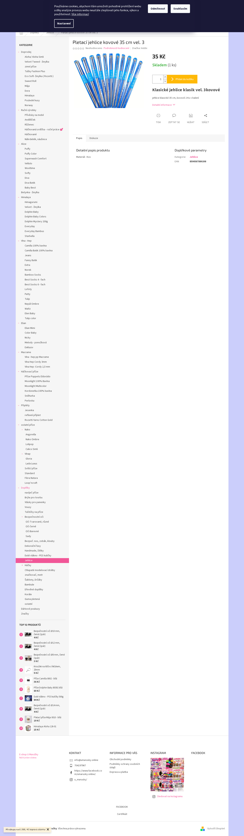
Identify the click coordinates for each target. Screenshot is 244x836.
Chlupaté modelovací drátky (40, 570)
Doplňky (25, 488)
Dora (27, 91)
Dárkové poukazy (30, 609)
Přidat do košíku (185, 79)
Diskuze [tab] (94, 138)
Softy (28, 173)
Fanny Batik (31, 260)
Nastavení (64, 23)
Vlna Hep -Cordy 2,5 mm (37, 367)
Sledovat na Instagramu (170, 796)
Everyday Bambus (34, 231)
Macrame (26, 352)
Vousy (28, 507)
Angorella (31, 434)
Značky (25, 614)
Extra (27, 265)
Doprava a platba (119, 772)
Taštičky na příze (34, 512)
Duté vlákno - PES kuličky (38, 555)
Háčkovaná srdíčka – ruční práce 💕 (44, 129)
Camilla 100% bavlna (36, 246)
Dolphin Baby (32, 212)
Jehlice (29, 560)
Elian (23, 323)
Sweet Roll (30, 81)
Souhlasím (180, 9)
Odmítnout (158, 9)
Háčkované (31, 134)
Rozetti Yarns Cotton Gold (39, 420)
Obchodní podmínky (120, 759)
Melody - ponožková (36, 342)
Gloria (29, 459)
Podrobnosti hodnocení (116, 48)
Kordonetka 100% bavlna (38, 391)
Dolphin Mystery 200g (36, 221)
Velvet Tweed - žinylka (37, 62)
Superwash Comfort (35, 158)
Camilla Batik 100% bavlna (39, 250)
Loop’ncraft (31, 483)
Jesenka (29, 410)
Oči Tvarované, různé (37, 522)
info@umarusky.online (86, 760)
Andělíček (30, 120)
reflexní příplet (33, 415)
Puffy (27, 149)
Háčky (28, 565)
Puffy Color (31, 154)
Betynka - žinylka (30, 192)
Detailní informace (162, 105)
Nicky (28, 337)
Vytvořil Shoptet (216, 828)
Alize (23, 144)
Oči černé (31, 526)
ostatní (28, 604)
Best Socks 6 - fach (35, 284)
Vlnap (28, 454)
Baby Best (30, 188)
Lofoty (28, 289)
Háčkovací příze (29, 371)
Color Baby (30, 333)
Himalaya (29, 95)
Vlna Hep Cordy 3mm (36, 362)
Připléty (25, 405)
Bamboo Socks (33, 275)
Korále (28, 594)
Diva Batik (30, 183)
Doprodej (26, 52)
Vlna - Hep (26, 241)
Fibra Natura (31, 478)
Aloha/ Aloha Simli (34, 57)
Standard (30, 473)
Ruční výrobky (28, 110)
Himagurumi (31, 202)
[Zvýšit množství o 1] (165, 77)
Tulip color (30, 318)
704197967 (80, 765)
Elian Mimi (30, 328)
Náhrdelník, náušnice (36, 139)
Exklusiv (29, 347)
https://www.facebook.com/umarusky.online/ (88, 772)
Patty (27, 294)
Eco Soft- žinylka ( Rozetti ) (39, 76)
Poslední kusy (32, 100)
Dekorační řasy (33, 546)
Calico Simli (32, 449)
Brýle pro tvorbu (33, 497)
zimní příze (30, 66)
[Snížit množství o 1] (165, 81)
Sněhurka (30, 396)
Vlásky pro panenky (35, 502)
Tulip (27, 299)
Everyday (30, 226)
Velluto (28, 163)
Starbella (29, 236)
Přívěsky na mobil (34, 115)
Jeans (28, 255)
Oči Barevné (32, 531)
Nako (27, 429)
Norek (28, 270)
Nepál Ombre (32, 304)
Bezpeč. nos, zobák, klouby (40, 541)
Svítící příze (31, 468)
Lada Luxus (31, 463)
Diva (27, 178)
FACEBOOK (122, 807)
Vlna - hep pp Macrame (37, 357)
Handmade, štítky (34, 551)
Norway (29, 105)
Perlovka (29, 401)
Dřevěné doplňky (34, 589)
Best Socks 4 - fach (35, 279)
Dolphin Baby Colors (35, 216)
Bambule (29, 584)
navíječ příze (31, 493)
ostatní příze (28, 425)
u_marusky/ (80, 779)
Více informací (80, 14)
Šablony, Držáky (33, 580)
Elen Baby (30, 313)
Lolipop (30, 444)
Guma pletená (32, 599)
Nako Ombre (32, 439)
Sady (28, 536)
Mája (27, 86)
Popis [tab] (79, 138)
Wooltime (30, 168)
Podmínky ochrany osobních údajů (125, 765)
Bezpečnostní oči (34, 517)
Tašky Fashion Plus (35, 71)
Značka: (139, 48)
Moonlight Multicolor (36, 386)
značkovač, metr (34, 575)
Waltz (28, 309)
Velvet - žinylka (33, 207)
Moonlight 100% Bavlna (37, 381)
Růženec (29, 124)
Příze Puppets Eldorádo (37, 376)
